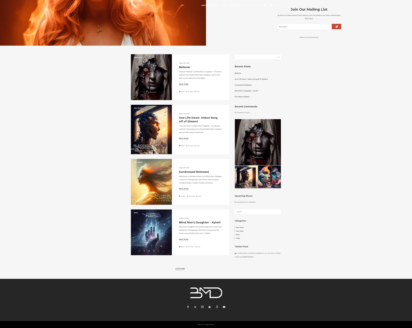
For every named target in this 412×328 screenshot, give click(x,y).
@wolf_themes (248, 257)
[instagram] (265, 5)
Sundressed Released (194, 171)
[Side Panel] (277, 5)
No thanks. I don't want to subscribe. (309, 37)
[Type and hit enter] (278, 211)
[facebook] (188, 307)
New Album (138, 162)
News (136, 213)
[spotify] (271, 5)
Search (278, 57)
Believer (184, 67)
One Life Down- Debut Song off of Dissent (251, 79)
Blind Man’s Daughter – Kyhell (199, 222)
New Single (138, 57)
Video (238, 238)
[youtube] (224, 308)
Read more (183, 84)
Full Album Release (242, 97)
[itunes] (216, 307)
